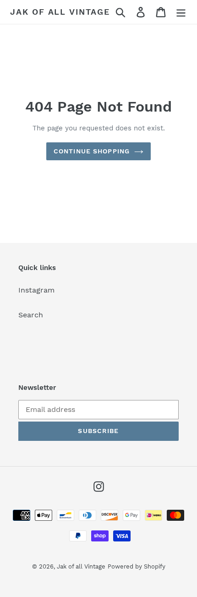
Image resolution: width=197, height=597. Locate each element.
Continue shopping (92, 151)
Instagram (36, 290)
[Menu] (181, 12)
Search (30, 314)
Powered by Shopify (136, 566)
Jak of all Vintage (59, 12)
